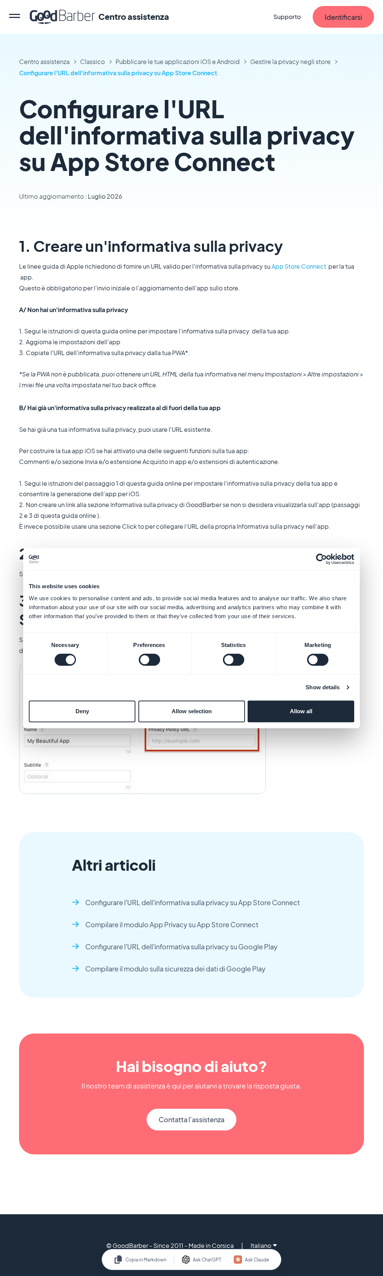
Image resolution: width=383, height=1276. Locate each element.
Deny (82, 711)
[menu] (14, 17)
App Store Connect (299, 266)
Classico (92, 61)
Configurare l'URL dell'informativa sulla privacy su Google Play (181, 946)
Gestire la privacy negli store (290, 61)
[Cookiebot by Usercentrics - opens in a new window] (321, 559)
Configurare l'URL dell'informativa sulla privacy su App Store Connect (118, 73)
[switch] (149, 660)
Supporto (287, 17)
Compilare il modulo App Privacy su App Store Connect (171, 924)
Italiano (261, 1245)
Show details (323, 687)
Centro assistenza (44, 61)
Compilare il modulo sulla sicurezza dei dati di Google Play (175, 968)
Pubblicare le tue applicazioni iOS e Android (178, 61)
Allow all (301, 711)
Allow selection (192, 711)
